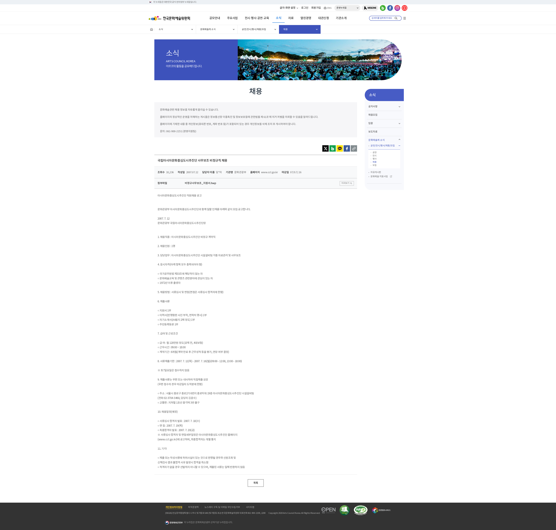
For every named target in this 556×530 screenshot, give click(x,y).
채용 (374, 162)
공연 (374, 152)
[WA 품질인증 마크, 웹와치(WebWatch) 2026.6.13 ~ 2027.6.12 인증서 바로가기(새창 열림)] (360, 506)
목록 (255, 483)
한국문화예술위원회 (170, 18)
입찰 (370, 123)
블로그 (383, 8)
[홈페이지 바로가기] (151, 29)
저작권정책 (193, 507)
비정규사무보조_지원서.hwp (200, 183)
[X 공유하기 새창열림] (325, 148)
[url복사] (354, 148)
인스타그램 (397, 8)
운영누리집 (341, 8)
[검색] (396, 18)
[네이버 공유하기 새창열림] (333, 148)
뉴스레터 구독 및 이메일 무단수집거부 (222, 507)
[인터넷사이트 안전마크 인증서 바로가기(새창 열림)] (345, 507)
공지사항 (372, 106)
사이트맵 (250, 507)
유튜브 (404, 8)
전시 (374, 156)
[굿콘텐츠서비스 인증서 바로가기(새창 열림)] (381, 508)
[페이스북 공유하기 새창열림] (347, 148)
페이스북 (390, 8)
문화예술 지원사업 (379, 176)
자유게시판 (376, 172)
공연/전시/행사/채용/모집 (383, 145)
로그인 (304, 7)
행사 (374, 159)
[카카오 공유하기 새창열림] (340, 148)
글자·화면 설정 (287, 7)
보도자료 (372, 131)
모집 (374, 165)
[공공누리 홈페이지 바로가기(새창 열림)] (328, 509)
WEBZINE (371, 8)
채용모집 (372, 115)
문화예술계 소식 (376, 140)
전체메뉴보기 (404, 18)
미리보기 (345, 183)
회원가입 (316, 7)
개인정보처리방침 (173, 507)
